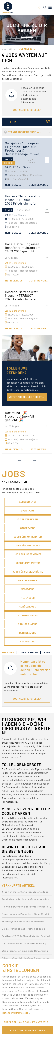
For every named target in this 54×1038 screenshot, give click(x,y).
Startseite (8, 49)
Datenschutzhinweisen (15, 1012)
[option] (27, 892)
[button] (40, 7)
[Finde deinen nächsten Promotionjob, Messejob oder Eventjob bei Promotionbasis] (8, 8)
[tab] (9, 652)
